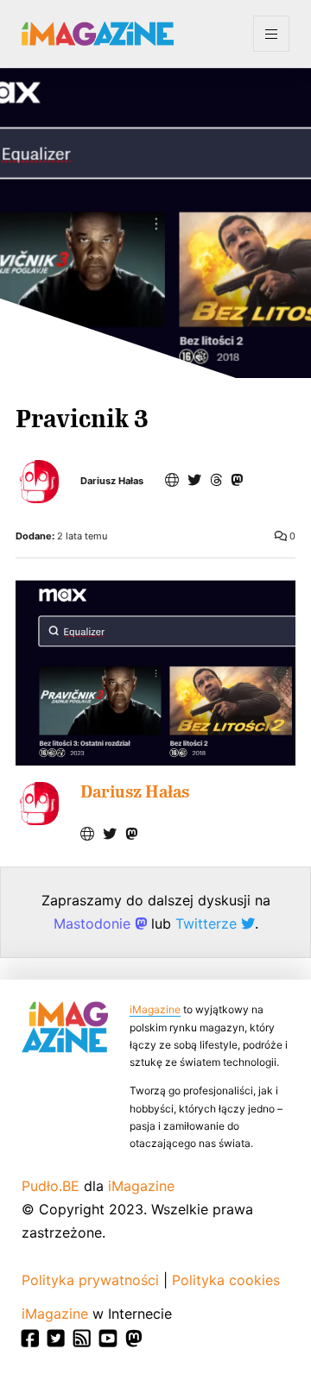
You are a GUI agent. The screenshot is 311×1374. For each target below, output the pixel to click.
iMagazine (155, 1009)
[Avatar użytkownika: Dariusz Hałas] (37, 803)
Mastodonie (94, 923)
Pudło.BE (50, 1185)
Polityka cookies (226, 1280)
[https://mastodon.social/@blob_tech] (237, 479)
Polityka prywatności (90, 1280)
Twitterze (208, 923)
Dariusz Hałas (111, 481)
